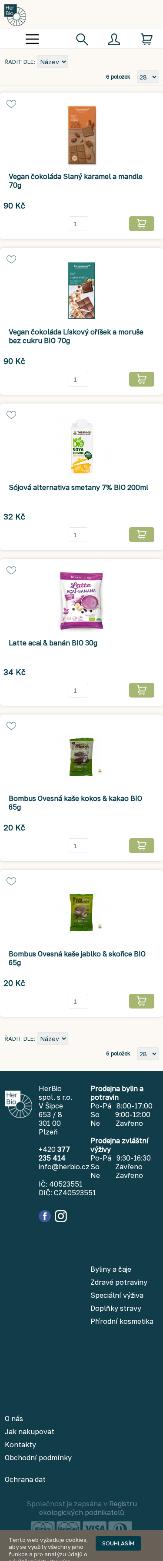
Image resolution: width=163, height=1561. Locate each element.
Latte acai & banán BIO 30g (53, 642)
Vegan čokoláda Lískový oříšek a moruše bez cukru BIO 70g (76, 336)
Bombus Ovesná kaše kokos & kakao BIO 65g (75, 802)
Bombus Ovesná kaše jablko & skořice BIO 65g (77, 958)
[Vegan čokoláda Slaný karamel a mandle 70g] (81, 135)
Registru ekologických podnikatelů (88, 1508)
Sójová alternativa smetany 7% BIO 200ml (78, 487)
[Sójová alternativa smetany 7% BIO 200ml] (81, 446)
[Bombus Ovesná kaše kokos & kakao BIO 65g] (81, 757)
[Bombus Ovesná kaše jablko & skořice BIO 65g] (81, 912)
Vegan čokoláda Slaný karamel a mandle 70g (76, 180)
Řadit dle (18, 61)
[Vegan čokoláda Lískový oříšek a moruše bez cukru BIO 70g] (81, 290)
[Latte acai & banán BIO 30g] (81, 601)
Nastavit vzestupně (76, 62)
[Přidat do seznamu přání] (11, 104)
